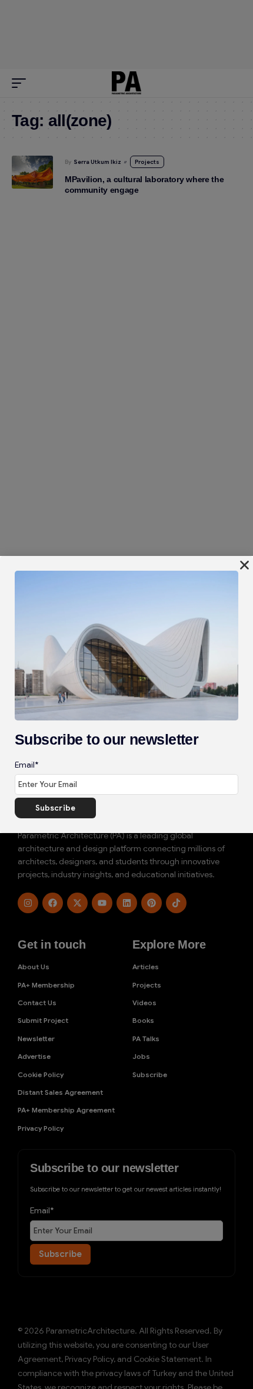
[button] (244, 565)
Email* (26, 764)
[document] (126, 694)
